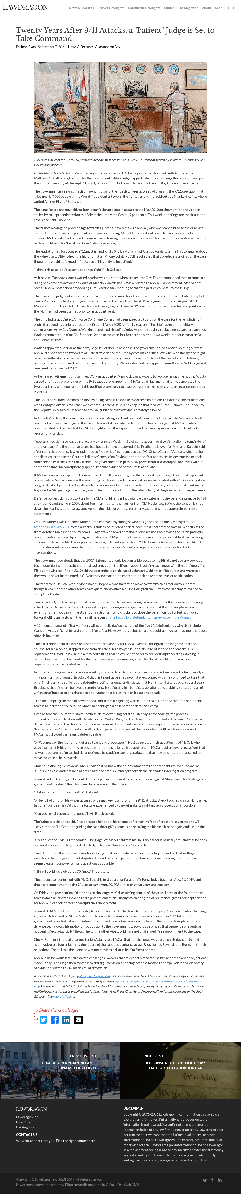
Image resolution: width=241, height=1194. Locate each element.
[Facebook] (212, 1180)
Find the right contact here (75, 1141)
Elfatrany (72, 1184)
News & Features (81, 8)
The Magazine (188, 8)
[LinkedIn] (219, 1180)
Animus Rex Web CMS (122, 1184)
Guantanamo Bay (107, 47)
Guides (169, 8)
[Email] (78, 1020)
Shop (218, 8)
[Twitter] (204, 1180)
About (206, 8)
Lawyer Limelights (111, 8)
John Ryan (28, 47)
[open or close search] (228, 8)
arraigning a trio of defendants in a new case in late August (148, 617)
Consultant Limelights (144, 8)
